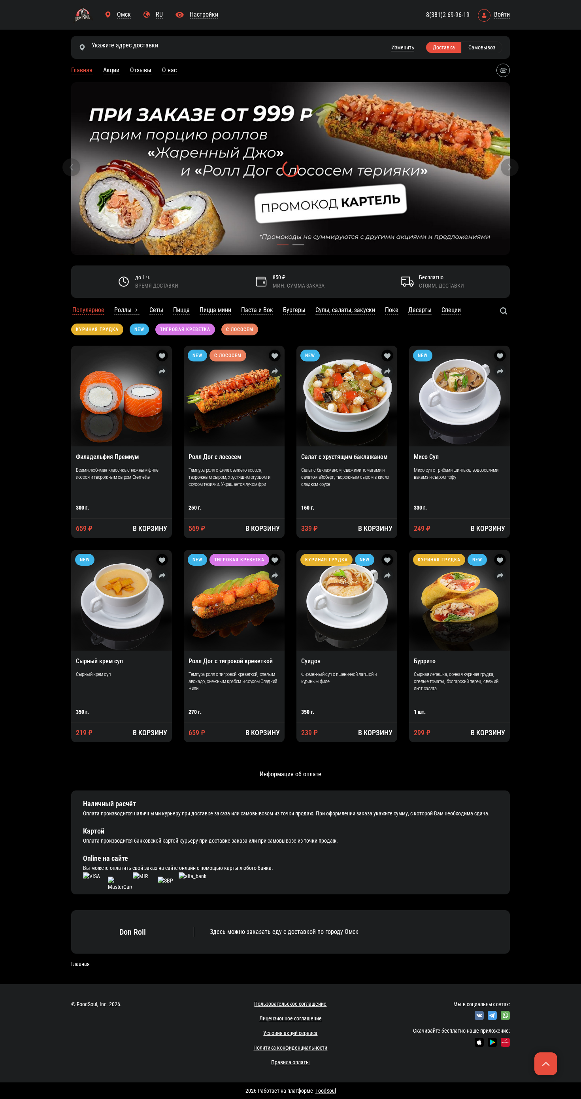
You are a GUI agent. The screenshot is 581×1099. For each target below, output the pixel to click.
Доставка (444, 47)
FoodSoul (325, 1091)
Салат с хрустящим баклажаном (344, 457)
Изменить (402, 47)
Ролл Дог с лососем (215, 457)
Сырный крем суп (99, 661)
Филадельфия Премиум (107, 457)
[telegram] (492, 1015)
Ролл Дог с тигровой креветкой (231, 661)
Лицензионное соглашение (290, 1018)
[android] (492, 1042)
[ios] (479, 1042)
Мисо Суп (426, 457)
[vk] (479, 1015)
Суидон (311, 661)
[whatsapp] (505, 1015)
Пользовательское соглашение (290, 1004)
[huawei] (505, 1042)
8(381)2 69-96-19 (448, 15)
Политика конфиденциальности (290, 1047)
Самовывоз (481, 47)
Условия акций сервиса (290, 1033)
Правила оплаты (290, 1062)
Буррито (425, 661)
